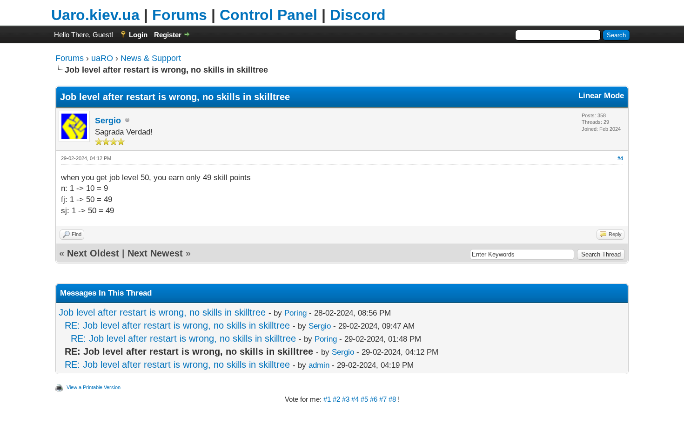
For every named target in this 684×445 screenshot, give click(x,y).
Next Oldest (93, 253)
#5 (365, 399)
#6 (374, 399)
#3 (346, 399)
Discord (358, 15)
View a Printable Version (94, 387)
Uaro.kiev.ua (95, 15)
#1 (328, 399)
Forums (179, 15)
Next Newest (155, 253)
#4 (620, 158)
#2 (337, 399)
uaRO (102, 58)
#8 (393, 399)
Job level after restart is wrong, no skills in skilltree (162, 312)
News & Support (151, 58)
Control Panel (268, 15)
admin (318, 365)
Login (138, 35)
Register (167, 35)
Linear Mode (601, 95)
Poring (295, 313)
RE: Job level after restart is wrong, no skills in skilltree (177, 325)
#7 (384, 399)
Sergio (108, 120)
